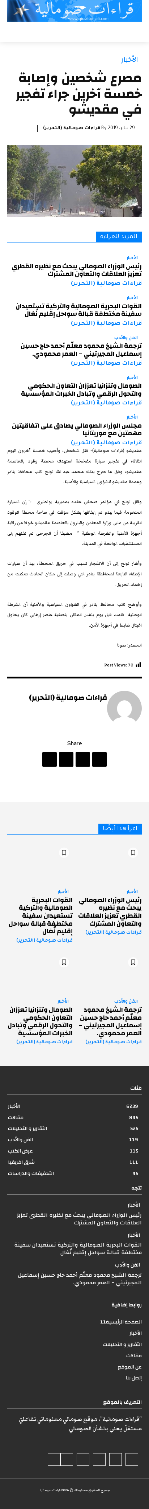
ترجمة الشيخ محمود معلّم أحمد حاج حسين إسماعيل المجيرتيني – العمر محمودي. (81, 350)
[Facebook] (99, 759)
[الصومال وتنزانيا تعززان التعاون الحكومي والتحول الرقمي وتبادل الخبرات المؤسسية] (40, 973)
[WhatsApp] (49, 759)
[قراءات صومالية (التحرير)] (124, 708)
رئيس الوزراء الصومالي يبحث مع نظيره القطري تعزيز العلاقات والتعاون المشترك (77, 270)
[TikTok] (99, 1459)
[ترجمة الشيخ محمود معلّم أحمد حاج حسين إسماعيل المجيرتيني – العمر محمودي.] (109, 973)
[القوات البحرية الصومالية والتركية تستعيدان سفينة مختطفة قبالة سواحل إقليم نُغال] (40, 864)
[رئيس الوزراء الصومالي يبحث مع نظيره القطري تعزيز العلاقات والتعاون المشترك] (109, 864)
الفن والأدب (126, 338)
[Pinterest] (66, 759)
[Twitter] (83, 759)
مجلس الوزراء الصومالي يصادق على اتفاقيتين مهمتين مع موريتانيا (77, 430)
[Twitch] (83, 1459)
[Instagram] (115, 1459)
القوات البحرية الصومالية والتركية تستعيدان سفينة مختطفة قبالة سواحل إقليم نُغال (79, 310)
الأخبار (129, 59)
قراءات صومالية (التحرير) (71, 128)
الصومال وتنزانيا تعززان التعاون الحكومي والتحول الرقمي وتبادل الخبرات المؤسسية (81, 390)
